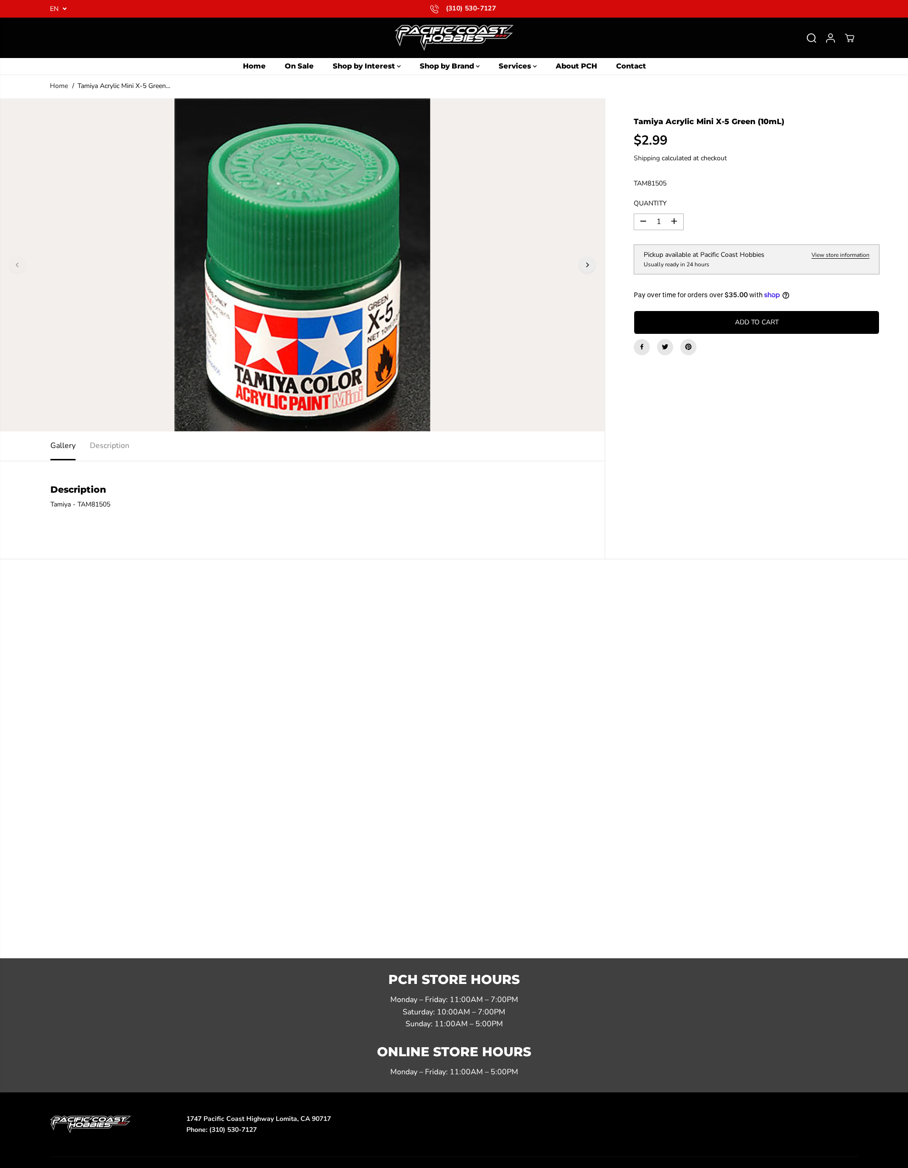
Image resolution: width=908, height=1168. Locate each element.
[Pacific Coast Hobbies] (454, 37)
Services (516, 65)
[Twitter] (665, 347)
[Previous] (18, 265)
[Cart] (849, 38)
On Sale (299, 65)
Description (109, 445)
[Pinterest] (688, 347)
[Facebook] (642, 347)
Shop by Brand (448, 65)
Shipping (647, 158)
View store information (840, 254)
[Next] (587, 265)
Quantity (650, 203)
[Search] (811, 38)
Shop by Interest (365, 65)
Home (254, 65)
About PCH (576, 65)
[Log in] (830, 38)
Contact (631, 65)
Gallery (63, 445)
